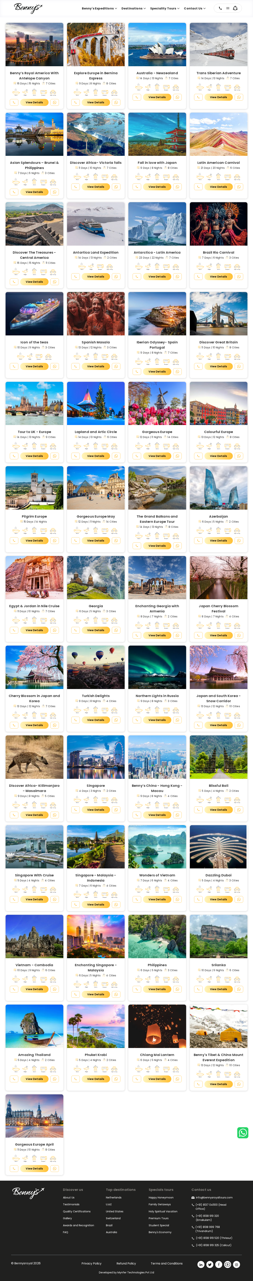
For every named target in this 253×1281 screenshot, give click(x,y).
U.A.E (109, 1204)
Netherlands (113, 1197)
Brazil (109, 1225)
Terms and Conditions (167, 1263)
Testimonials (71, 1204)
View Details (34, 102)
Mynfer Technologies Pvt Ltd (135, 1272)
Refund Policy (126, 1263)
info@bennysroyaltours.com (214, 1197)
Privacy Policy (91, 1263)
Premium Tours (159, 1218)
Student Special (159, 1225)
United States (114, 1211)
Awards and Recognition (78, 1225)
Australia (111, 1232)
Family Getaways (160, 1204)
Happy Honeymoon (161, 1197)
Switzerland (113, 1218)
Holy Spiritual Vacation (163, 1211)
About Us (68, 1197)
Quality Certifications (77, 1211)
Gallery (67, 1218)
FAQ (65, 1232)
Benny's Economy (160, 1232)
